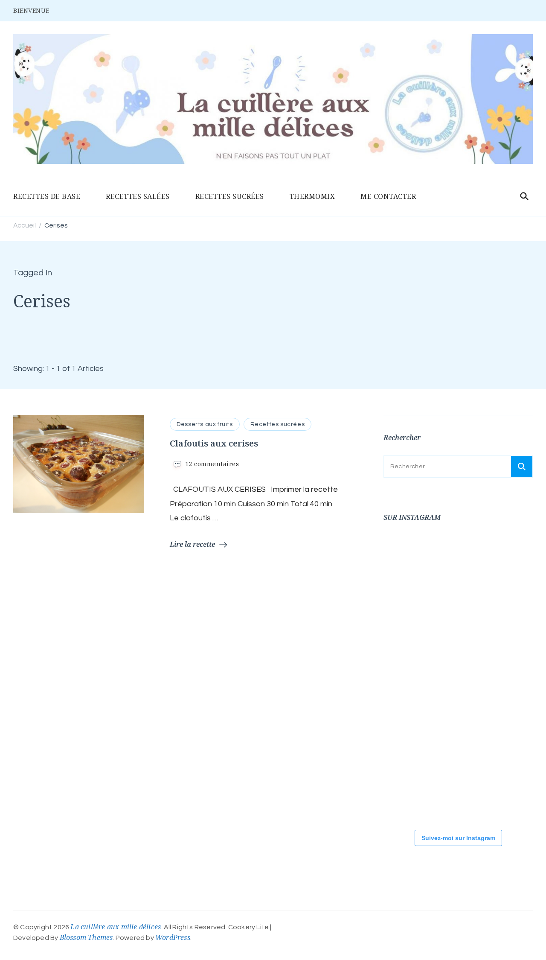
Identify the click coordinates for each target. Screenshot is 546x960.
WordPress (172, 937)
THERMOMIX (312, 196)
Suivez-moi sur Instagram (458, 838)
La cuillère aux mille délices (115, 926)
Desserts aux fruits (204, 424)
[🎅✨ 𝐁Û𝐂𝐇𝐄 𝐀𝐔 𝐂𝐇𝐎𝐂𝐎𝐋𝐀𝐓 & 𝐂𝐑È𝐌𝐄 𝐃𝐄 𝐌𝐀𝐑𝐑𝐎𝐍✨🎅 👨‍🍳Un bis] (460, 676)
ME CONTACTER (388, 196)
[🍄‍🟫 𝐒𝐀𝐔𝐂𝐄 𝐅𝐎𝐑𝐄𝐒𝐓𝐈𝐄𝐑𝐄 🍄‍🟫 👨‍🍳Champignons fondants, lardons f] (409, 618)
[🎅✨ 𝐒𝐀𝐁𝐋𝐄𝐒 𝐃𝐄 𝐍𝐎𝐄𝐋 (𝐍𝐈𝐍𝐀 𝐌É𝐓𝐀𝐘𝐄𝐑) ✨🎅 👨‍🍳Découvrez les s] (409, 733)
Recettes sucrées (277, 424)
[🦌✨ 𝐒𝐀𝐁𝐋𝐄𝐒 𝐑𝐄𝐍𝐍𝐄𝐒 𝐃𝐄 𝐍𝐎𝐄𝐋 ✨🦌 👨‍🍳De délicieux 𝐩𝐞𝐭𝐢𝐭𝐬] (460, 733)
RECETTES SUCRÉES (229, 196)
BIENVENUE (31, 10)
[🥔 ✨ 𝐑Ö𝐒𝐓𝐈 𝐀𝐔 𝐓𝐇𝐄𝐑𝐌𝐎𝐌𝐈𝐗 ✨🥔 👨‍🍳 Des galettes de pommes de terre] (409, 791)
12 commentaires (212, 463)
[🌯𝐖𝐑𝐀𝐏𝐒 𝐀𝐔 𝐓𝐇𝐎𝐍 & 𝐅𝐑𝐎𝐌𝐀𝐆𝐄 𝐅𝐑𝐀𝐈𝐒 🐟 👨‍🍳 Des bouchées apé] (460, 561)
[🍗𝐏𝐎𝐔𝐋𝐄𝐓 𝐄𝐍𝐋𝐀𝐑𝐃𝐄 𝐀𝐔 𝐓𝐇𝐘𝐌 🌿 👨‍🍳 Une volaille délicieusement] (460, 618)
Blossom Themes (86, 937)
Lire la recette (192, 544)
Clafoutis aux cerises (214, 443)
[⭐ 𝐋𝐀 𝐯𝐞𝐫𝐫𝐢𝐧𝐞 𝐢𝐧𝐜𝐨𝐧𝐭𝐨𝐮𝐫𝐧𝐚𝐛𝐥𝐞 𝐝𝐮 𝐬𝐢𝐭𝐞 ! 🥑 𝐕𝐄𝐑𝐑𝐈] (409, 676)
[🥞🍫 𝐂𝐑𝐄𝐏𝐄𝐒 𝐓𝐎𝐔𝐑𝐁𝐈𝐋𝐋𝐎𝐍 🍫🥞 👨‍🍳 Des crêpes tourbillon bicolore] (409, 561)
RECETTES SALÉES (138, 196)
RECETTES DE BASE (46, 196)
